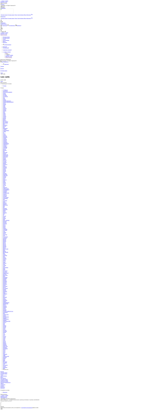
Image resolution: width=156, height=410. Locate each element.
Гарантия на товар (4, 381)
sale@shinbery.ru (5, 61)
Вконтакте (6, 64)
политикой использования (26, 407)
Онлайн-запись (3, 24)
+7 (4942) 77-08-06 (4, 1)
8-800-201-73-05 (3, 2)
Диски (1, 374)
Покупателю (3, 378)
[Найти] (0, 402)
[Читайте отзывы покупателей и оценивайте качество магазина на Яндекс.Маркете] (7, 13)
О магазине (2, 384)
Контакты (2, 388)
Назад (6, 53)
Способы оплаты (4, 379)
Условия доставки (4, 380)
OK (1, 408)
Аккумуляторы (3, 375)
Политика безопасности (5, 382)
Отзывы (2, 385)
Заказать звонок (3, 34)
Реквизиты (2, 386)
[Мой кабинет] (1, 20)
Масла (1, 377)
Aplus (1, 81)
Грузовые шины (3, 373)
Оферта (2, 383)
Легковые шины (3, 372)
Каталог (2, 371)
